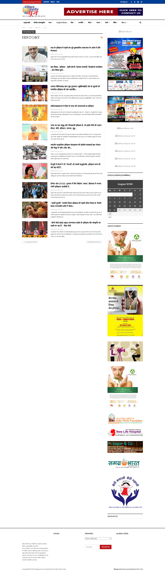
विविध (114, 22)
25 (114, 210)
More (124, 22)
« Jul (109, 217)
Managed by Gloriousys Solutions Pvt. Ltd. (128, 569)
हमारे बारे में (46, 2)
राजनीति (80, 22)
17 (110, 206)
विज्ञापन (53, 2)
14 (130, 202)
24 (110, 210)
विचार (89, 22)
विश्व (72, 22)
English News (62, 22)
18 (114, 206)
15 (135, 202)
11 (114, 202)
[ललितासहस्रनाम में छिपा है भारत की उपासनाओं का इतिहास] (34, 113)
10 (110, 202)
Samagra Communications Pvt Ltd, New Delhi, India (50, 569)
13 (125, 202)
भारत (49, 22)
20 (125, 206)
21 (130, 206)
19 (119, 206)
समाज (98, 22)
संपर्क (58, 2)
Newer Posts (93, 242)
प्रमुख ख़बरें (27, 22)
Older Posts (30, 242)
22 (135, 206)
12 (119, 202)
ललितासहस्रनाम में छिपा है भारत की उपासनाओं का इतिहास (72, 106)
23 (140, 206)
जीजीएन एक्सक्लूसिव (39, 22)
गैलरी (106, 22)
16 (140, 202)
